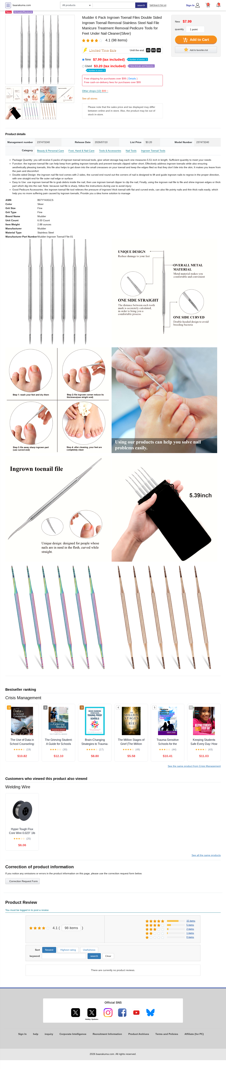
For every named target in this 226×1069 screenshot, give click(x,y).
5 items (190, 925)
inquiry (49, 1034)
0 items (190, 937)
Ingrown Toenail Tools (153, 150)
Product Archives (138, 1034)
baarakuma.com (22, 5)
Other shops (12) (95, 90)
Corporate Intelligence (73, 1034)
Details (132, 78)
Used (119, 68)
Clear (108, 956)
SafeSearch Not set (158, 5)
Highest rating (68, 949)
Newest (49, 949)
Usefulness (89, 949)
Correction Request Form (23, 881)
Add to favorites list (198, 50)
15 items (190, 921)
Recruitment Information (107, 1034)
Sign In (190, 5)
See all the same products (206, 855)
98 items (71, 928)
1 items (190, 933)
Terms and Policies (166, 1034)
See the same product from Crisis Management (194, 766)
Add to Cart (199, 40)
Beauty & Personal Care (50, 150)
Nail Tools (131, 150)
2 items (190, 929)
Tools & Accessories (110, 150)
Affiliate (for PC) (194, 1034)
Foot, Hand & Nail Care (81, 150)
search (141, 5)
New (116, 59)
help (35, 1034)
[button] (218, 4)
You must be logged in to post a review (27, 910)
